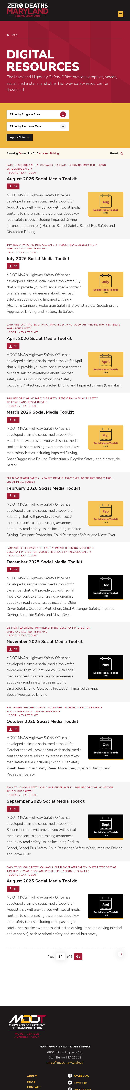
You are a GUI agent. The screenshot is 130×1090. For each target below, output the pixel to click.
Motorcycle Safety (44, 245)
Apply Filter (18, 137)
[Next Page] (120, 954)
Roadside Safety (80, 552)
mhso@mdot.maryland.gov (65, 1063)
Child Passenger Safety (23, 478)
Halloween (14, 707)
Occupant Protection (89, 324)
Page (50, 957)
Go (78, 957)
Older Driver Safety (53, 552)
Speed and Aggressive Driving (27, 248)
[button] (120, 14)
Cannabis (46, 165)
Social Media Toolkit (23, 172)
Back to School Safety (23, 165)
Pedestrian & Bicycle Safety (78, 245)
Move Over (72, 478)
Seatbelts (113, 324)
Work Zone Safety (19, 328)
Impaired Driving (94, 165)
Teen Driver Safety (47, 711)
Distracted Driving (68, 165)
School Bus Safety (19, 168)
